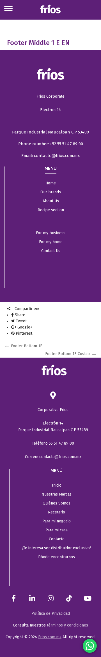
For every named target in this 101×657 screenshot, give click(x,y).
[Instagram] (50, 598)
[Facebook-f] (13, 598)
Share (19, 315)
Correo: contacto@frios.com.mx (53, 456)
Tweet (21, 321)
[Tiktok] (69, 598)
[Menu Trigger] (8, 8)
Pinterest (23, 333)
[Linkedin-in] (32, 598)
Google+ (24, 327)
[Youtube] (87, 598)
